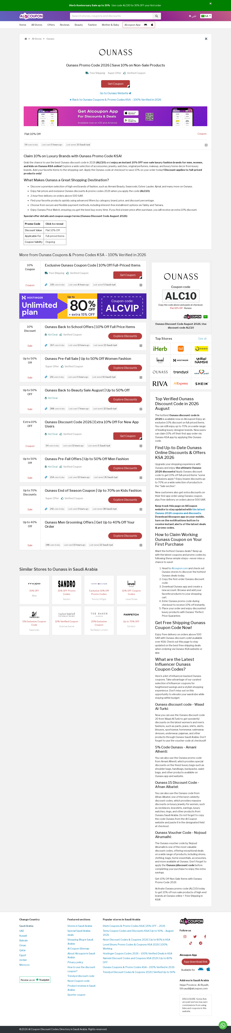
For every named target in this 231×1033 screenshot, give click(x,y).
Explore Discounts (125, 336)
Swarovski (34, 630)
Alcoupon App (132, 24)
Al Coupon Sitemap (78, 948)
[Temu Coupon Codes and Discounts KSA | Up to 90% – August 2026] (180, 348)
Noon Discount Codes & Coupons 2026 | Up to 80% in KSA (136, 939)
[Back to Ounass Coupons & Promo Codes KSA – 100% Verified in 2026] (206, 39)
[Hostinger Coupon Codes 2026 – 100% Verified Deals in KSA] (180, 360)
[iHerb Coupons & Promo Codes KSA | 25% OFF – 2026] (160, 348)
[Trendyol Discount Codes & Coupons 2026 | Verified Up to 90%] (180, 371)
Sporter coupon (76, 994)
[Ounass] (115, 52)
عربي (194, 16)
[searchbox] (111, 16)
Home (22, 24)
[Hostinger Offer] (82, 306)
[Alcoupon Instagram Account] (185, 936)
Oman (22, 945)
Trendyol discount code (80, 976)
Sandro (66, 599)
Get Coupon (115, 83)
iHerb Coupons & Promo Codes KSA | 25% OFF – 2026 (134, 925)
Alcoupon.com (179, 568)
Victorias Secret (66, 626)
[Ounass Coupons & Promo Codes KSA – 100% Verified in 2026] (160, 371)
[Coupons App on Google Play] (145, 25)
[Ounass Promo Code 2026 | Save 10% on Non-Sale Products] (181, 291)
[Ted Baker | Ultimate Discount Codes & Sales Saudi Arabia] (99, 614)
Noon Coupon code (78, 980)
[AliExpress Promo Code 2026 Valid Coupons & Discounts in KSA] (180, 383)
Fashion (92, 24)
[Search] (156, 16)
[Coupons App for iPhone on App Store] (152, 25)
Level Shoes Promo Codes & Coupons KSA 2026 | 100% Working (135, 946)
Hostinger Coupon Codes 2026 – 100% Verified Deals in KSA (137, 953)
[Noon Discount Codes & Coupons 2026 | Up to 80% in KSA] (201, 348)
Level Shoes (131, 599)
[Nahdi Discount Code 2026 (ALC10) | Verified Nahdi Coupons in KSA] (201, 371)
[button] (210, 4)
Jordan (23, 959)
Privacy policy (75, 962)
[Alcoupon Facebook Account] (205, 936)
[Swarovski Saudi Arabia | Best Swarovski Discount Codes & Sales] (34, 614)
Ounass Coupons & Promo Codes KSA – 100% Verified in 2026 (139, 967)
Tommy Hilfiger (99, 599)
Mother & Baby (110, 24)
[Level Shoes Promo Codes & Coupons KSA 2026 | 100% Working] (131, 583)
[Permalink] (46, 285)
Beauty (79, 24)
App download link (195, 961)
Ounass (50, 39)
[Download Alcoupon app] (115, 116)
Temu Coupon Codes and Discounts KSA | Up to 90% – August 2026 (138, 932)
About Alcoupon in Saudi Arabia (81, 955)
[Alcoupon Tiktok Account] (191, 943)
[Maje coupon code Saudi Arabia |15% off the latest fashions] (34, 583)
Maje (34, 595)
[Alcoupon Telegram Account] (201, 943)
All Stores (36, 24)
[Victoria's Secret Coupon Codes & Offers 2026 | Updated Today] (66, 614)
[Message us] (223, 1025)
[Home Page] (31, 15)
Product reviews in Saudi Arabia (81, 987)
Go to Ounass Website (114, 93)
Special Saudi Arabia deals (78, 932)
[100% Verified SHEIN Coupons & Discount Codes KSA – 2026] (201, 383)
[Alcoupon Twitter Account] (195, 936)
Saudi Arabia (26, 925)
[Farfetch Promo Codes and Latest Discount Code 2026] (131, 614)
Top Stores (163, 338)
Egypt (22, 955)
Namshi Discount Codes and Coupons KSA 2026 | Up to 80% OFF (137, 960)
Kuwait (23, 935)
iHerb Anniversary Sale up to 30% (89, 5)
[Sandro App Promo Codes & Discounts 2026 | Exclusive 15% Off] (66, 583)
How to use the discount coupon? (81, 969)
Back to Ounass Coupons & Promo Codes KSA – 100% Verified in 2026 (116, 99)
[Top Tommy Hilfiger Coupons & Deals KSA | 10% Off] (99, 583)
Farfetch (131, 626)
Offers (51, 24)
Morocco (24, 964)
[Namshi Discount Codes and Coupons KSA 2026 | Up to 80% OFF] (201, 360)
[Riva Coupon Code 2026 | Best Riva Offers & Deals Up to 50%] (160, 383)
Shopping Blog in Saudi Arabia (80, 941)
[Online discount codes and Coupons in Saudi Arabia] (26, 39)
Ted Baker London (99, 630)
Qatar (22, 950)
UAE (21, 930)
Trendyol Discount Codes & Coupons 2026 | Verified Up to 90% (139, 972)
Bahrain (23, 940)
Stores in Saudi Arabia (79, 925)
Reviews (65, 24)
